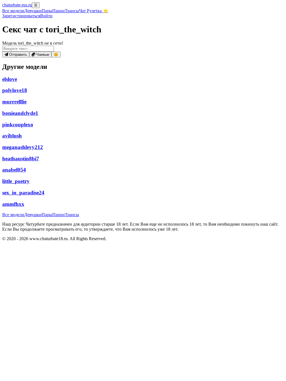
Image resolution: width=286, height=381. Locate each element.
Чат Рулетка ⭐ (93, 10)
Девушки (33, 10)
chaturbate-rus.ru (17, 5)
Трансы (72, 10)
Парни (58, 10)
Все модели (13, 214)
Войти (46, 15)
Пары (47, 10)
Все (13, 10)
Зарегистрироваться (21, 15)
